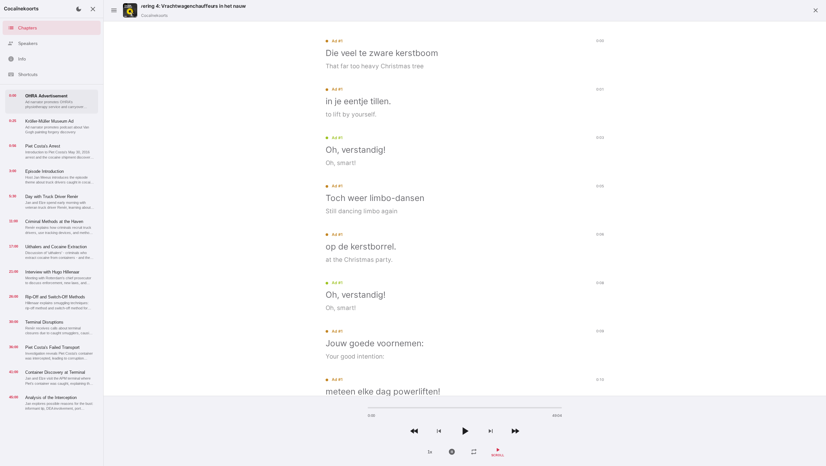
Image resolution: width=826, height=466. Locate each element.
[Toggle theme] (78, 9)
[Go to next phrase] (490, 431)
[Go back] (815, 10)
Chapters (27, 27)
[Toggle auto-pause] (452, 452)
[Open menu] (113, 10)
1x (430, 451)
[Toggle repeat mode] (474, 452)
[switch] (498, 452)
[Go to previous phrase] (438, 431)
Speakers (28, 43)
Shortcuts (28, 74)
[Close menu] (92, 9)
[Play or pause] (465, 431)
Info (22, 58)
